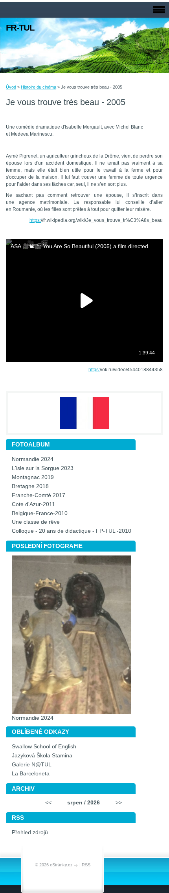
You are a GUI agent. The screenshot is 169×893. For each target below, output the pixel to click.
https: (35, 220)
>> (119, 803)
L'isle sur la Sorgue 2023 (42, 468)
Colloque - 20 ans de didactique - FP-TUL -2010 (71, 531)
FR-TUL (20, 28)
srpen (75, 803)
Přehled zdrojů (30, 832)
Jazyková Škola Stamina (42, 756)
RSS (86, 864)
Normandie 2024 (32, 459)
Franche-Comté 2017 (38, 495)
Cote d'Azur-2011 (33, 504)
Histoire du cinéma (38, 87)
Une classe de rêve (36, 522)
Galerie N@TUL (31, 765)
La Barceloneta (31, 774)
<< (48, 803)
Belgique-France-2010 (40, 513)
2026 (93, 803)
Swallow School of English (44, 747)
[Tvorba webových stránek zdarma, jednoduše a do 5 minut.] (76, 865)
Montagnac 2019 (33, 477)
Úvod (11, 87)
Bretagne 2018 (30, 486)
